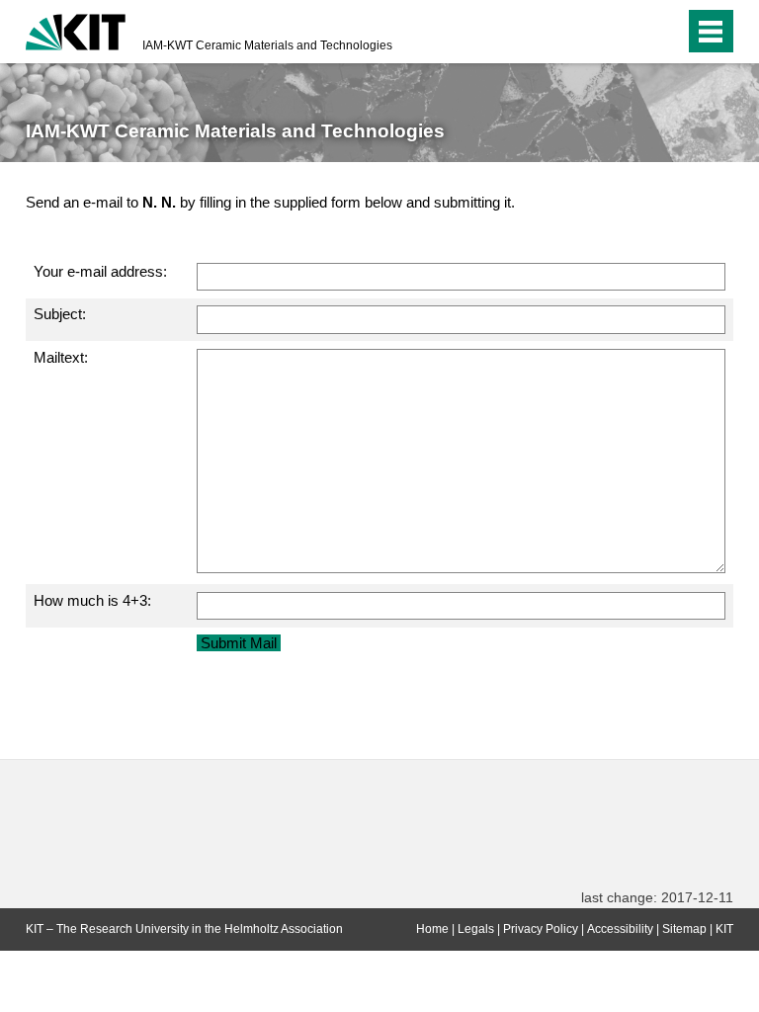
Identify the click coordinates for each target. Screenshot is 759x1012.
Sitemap (684, 929)
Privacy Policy (540, 929)
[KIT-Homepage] (76, 29)
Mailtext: (61, 357)
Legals (476, 929)
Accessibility (620, 929)
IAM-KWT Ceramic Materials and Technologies (267, 45)
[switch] (630, 31)
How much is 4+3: (92, 600)
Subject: (60, 313)
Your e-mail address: (100, 271)
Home (432, 929)
